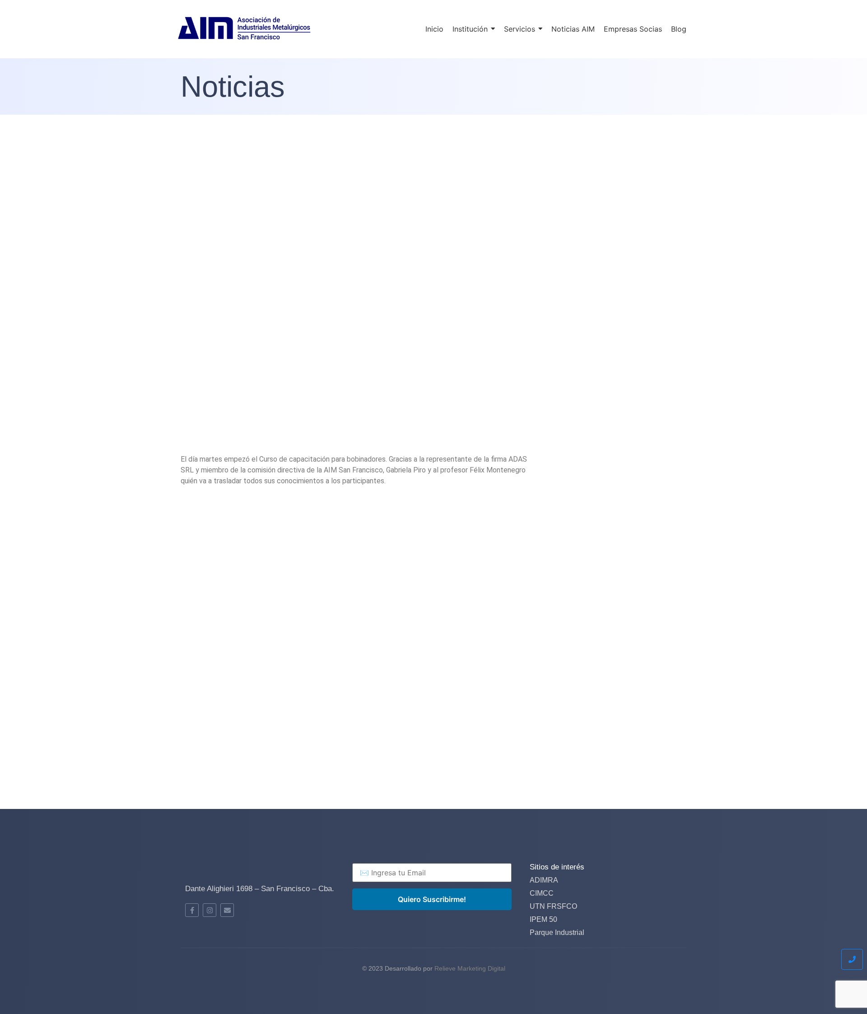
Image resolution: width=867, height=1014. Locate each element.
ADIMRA (544, 880)
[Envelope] (227, 910)
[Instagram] (209, 910)
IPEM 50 (543, 919)
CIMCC (542, 893)
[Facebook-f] (192, 910)
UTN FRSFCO (553, 906)
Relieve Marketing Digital (469, 968)
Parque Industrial (557, 932)
